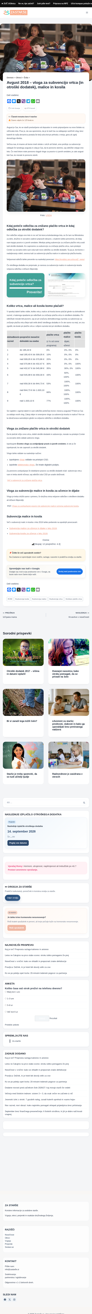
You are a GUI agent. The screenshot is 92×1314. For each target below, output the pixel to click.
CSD (10, 599)
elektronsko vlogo (26, 465)
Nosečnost (9, 1235)
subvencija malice (39, 599)
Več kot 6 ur (12, 1012)
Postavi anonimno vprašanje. (23, 870)
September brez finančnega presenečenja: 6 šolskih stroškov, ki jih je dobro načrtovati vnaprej (43, 1113)
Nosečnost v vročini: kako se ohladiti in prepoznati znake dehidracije (35, 961)
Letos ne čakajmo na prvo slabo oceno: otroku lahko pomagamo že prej (37, 955)
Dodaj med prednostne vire (70, 571)
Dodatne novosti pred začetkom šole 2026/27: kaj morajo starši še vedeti (37, 1088)
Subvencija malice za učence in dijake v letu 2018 (33, 528)
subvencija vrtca (56, 599)
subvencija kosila (22, 599)
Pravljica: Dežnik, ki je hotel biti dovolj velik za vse (27, 967)
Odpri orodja (12, 898)
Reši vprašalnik (16, 928)
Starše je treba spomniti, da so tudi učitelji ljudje (22, 775)
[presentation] (23, 652)
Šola (26, 77)
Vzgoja (8, 1241)
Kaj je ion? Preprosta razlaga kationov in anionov (27, 949)
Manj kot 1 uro (13, 992)
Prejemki (8, 1244)
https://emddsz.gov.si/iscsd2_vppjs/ (70, 259)
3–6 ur (10, 1005)
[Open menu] (87, 12)
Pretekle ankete (12, 1025)
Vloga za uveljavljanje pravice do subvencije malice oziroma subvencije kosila (45, 506)
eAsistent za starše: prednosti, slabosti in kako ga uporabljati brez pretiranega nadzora (68, 725)
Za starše (16, 1041)
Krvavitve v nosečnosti (79, 615)
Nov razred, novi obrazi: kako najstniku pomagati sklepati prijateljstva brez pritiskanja (43, 1105)
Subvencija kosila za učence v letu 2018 (28, 533)
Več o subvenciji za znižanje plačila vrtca (24, 480)
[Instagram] (14, 1299)
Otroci (19, 77)
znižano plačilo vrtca (74, 599)
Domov (10, 77)
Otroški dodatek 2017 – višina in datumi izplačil (23, 672)
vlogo (22, 459)
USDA (49, 215)
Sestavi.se (9, 1247)
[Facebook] (5, 1299)
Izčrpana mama (10, 615)
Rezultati (53, 1018)
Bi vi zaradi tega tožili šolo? (22, 721)
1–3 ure (10, 998)
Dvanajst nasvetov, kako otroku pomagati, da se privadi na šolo (65, 674)
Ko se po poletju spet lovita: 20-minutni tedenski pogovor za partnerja (36, 973)
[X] (10, 1299)
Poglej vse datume (18, 843)
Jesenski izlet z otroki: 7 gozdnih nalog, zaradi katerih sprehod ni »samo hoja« (40, 1099)
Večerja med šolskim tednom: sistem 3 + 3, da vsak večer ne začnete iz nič (39, 1093)
